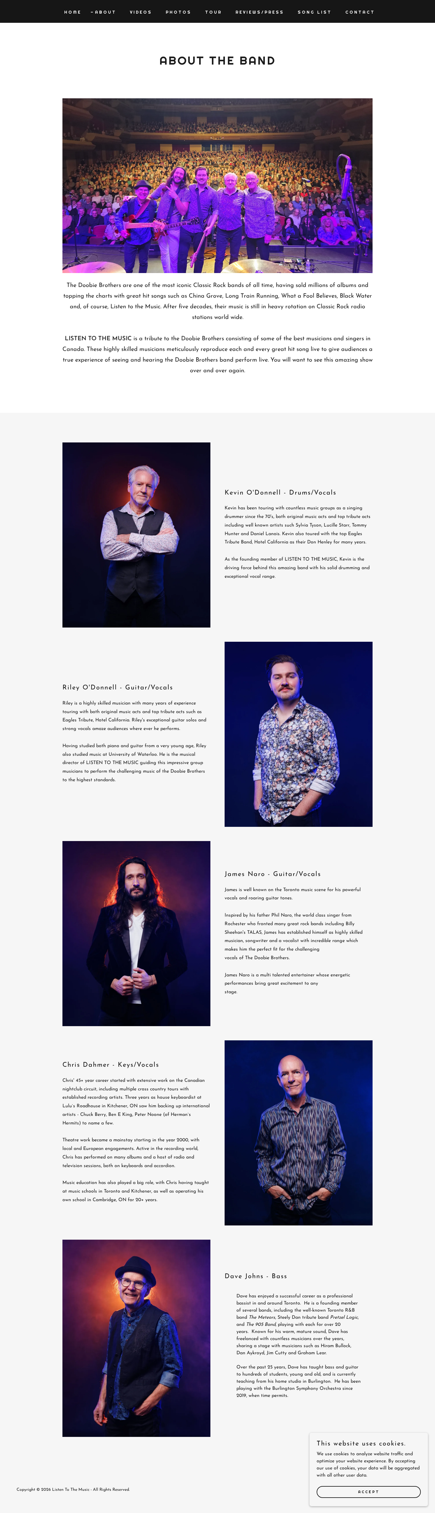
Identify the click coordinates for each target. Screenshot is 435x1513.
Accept (369, 1491)
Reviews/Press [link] (260, 12)
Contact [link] (360, 12)
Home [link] (72, 12)
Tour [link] (213, 12)
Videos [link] (141, 12)
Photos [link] (178, 12)
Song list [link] (315, 12)
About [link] (105, 12)
